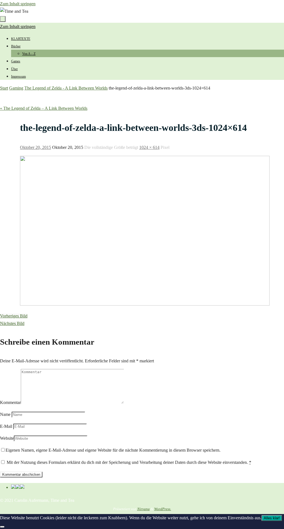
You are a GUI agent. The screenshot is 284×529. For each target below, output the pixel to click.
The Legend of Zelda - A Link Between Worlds (66, 88)
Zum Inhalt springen (18, 3)
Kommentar (10, 402)
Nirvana (143, 509)
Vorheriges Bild (13, 316)
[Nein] (2, 527)
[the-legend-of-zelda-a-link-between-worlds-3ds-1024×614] (145, 304)
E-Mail (6, 426)
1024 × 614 (149, 147)
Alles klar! (272, 518)
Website (7, 438)
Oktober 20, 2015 (35, 147)
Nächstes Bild (12, 323)
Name (5, 414)
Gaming (16, 88)
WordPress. (162, 509)
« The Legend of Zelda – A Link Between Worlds (43, 108)
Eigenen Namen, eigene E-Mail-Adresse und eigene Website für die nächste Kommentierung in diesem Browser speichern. (113, 450)
